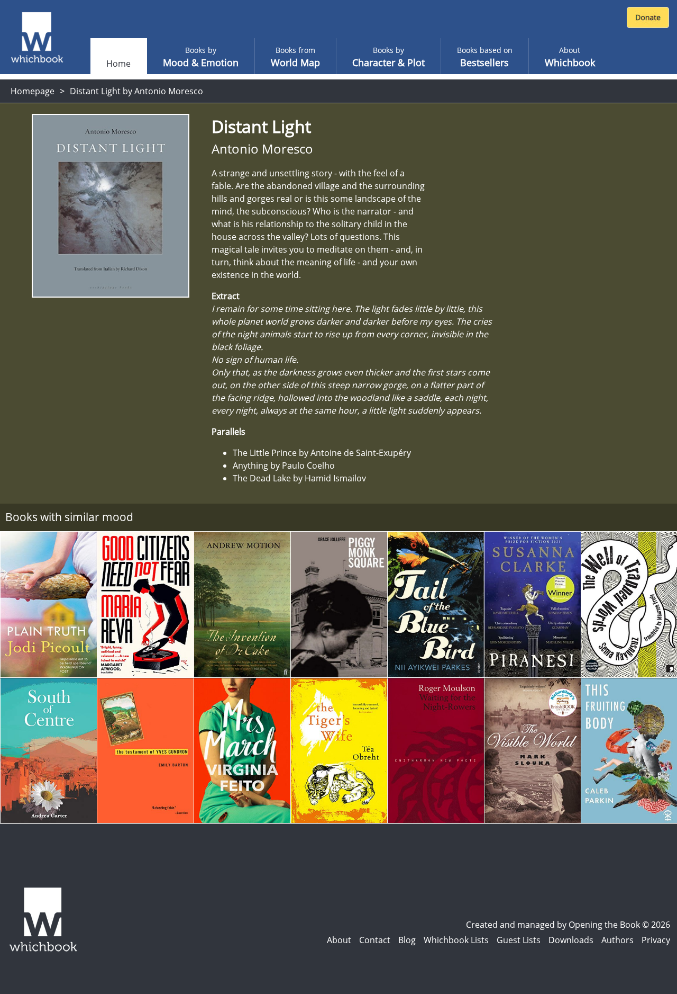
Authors (617, 940)
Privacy (656, 940)
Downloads (570, 940)
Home (118, 63)
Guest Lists (519, 940)
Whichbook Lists (456, 940)
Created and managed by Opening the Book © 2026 (568, 924)
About (339, 940)
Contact (374, 940)
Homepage (32, 91)
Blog (407, 940)
